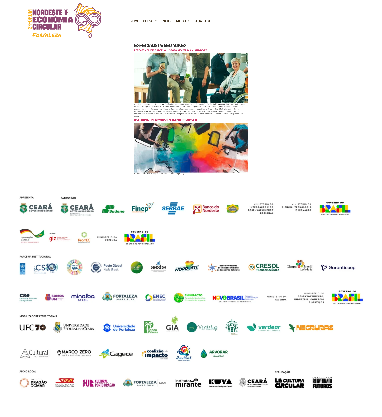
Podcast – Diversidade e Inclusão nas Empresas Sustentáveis (171, 50)
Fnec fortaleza (174, 21)
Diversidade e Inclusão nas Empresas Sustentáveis (165, 120)
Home (135, 21)
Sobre (148, 21)
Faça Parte (203, 21)
